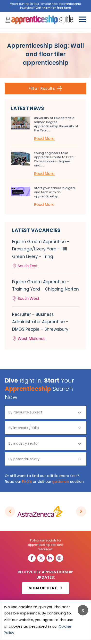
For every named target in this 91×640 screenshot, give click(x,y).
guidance (60, 481)
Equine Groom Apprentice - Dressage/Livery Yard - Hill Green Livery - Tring (40, 254)
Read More (44, 138)
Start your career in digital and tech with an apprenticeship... (54, 192)
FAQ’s (27, 481)
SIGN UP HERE (43, 588)
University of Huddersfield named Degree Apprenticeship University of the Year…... (56, 124)
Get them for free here (53, 8)
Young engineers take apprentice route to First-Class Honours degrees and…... (54, 159)
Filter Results (41, 88)
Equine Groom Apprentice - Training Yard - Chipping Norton (45, 290)
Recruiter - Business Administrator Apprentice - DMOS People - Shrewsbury (40, 326)
